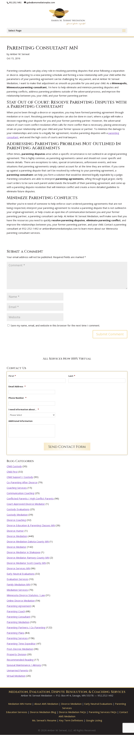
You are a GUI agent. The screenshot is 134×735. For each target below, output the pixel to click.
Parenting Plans (15, 632)
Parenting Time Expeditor (21, 643)
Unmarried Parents (17, 670)
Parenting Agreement (19, 606)
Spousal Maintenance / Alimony (24, 665)
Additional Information (20, 421)
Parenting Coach (16, 611)
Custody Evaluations (18, 509)
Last (71, 376)
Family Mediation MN (18, 584)
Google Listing (94, 720)
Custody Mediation (17, 514)
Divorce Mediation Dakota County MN (28, 541)
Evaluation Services (17, 579)
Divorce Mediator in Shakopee (23, 552)
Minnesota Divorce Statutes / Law (26, 595)
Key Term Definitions (71, 720)
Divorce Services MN (18, 568)
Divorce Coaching (16, 520)
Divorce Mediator (16, 546)
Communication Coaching (20, 493)
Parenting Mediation (18, 622)
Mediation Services (17, 589)
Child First (12, 471)
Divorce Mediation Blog (43, 712)
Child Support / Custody (20, 477)
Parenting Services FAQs (103, 712)
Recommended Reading (20, 659)
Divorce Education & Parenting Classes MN (31, 525)
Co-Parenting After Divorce (22, 482)
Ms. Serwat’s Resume (44, 720)
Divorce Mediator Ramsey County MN (28, 557)
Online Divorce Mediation (21, 600)
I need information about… (23, 409)
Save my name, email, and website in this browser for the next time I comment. (55, 325)
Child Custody (14, 466)
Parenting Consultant (18, 616)
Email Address (17, 386)
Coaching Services (17, 487)
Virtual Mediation (16, 675)
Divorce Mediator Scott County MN (26, 563)
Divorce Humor (15, 530)
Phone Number (17, 398)
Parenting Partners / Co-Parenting (26, 627)
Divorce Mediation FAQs (72, 712)
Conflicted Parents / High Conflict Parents (30, 498)
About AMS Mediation (46, 703)
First (12, 376)
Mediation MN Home (20, 703)
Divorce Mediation (17, 536)
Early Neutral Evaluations (21, 573)
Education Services (16, 712)
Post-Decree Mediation (20, 649)
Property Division (16, 654)
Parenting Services (17, 638)
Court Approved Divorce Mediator (26, 503)
